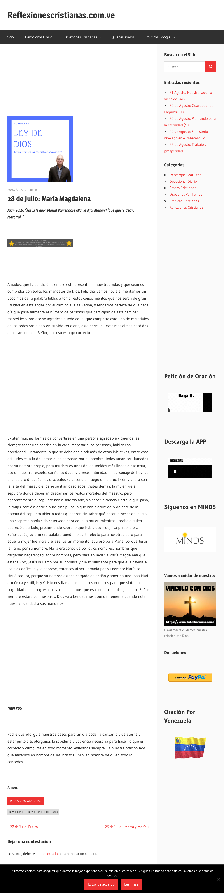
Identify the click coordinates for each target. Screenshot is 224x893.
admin (33, 190)
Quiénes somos (123, 37)
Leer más (131, 884)
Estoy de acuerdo (101, 884)
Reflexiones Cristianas (80, 37)
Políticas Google (158, 37)
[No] (218, 879)
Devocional (17, 812)
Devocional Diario (38, 37)
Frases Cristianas (183, 187)
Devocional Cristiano (43, 812)
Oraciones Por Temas (186, 194)
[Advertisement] (78, 84)
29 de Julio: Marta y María (126, 826)
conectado (50, 853)
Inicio (10, 37)
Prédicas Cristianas (184, 200)
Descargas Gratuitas (25, 801)
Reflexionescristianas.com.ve (61, 15)
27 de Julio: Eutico (24, 826)
